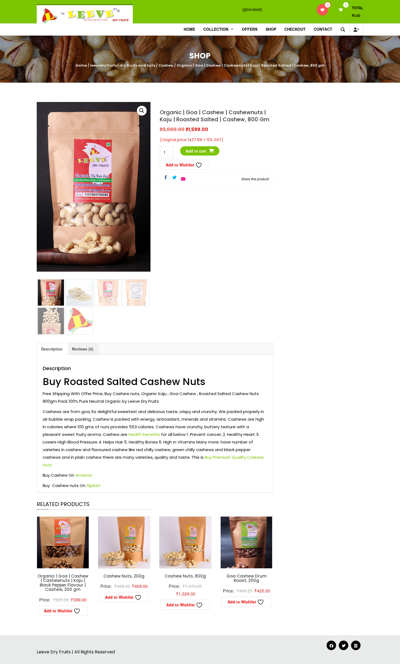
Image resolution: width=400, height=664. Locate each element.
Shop (271, 29)
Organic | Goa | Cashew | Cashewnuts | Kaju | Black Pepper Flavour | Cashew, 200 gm (63, 582)
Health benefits (144, 434)
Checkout (295, 29)
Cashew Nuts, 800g (185, 576)
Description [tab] (52, 349)
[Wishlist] (322, 10)
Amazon (83, 475)
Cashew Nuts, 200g (123, 576)
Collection (215, 29)
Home (189, 29)
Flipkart (94, 485)
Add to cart (196, 151)
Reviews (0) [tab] (82, 349)
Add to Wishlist (180, 164)
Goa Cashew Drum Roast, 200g (246, 578)
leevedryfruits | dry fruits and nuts (122, 65)
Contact (323, 29)
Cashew (165, 65)
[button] (142, 111)
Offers (249, 29)
